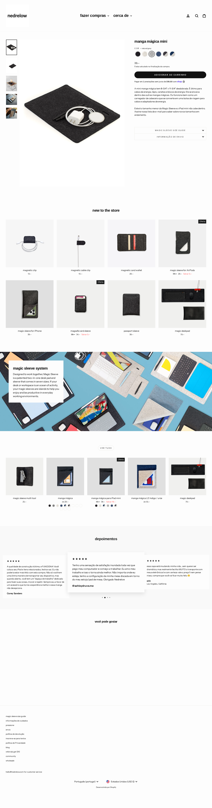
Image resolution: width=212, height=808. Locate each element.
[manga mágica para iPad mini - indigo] (111, 505)
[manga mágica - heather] (57, 505)
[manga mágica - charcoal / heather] (69, 505)
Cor (142, 48)
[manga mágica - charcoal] (49, 505)
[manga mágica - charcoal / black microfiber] (77, 505)
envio (8, 729)
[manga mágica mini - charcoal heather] (35, 688)
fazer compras (93, 15)
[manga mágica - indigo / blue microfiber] (80, 505)
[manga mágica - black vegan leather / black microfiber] (69, 509)
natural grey (152, 54)
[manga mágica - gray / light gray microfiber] (61, 509)
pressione (10, 725)
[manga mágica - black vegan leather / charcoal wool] (65, 509)
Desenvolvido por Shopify (106, 787)
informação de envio (170, 137)
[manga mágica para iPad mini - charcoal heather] (115, 505)
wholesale (10, 760)
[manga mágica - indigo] (61, 505)
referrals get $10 (13, 752)
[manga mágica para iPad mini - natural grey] (108, 505)
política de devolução (15, 734)
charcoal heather (165, 54)
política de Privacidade (15, 743)
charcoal (138, 54)
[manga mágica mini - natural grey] (27, 688)
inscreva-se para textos (16, 738)
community (11, 756)
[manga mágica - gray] (53, 505)
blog (8, 747)
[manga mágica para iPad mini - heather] (100, 505)
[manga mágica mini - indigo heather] (39, 688)
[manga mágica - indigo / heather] (65, 505)
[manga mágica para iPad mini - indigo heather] (104, 505)
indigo (159, 54)
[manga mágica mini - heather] (23, 688)
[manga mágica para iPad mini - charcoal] (96, 505)
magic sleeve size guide (170, 130)
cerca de (121, 15)
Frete (136, 66)
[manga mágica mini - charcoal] (20, 688)
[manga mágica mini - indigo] (31, 688)
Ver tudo (106, 448)
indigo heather (172, 54)
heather (145, 54)
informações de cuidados (17, 721)
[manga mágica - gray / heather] (73, 505)
